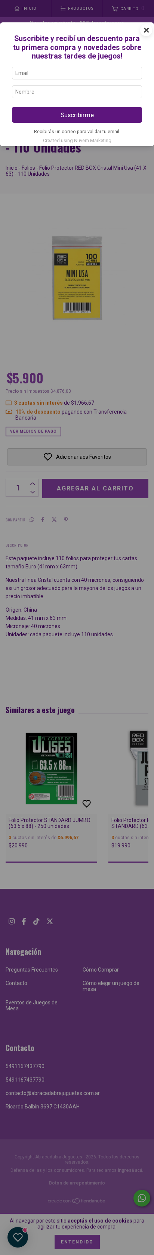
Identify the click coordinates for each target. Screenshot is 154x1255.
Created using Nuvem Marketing (77, 140)
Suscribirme (77, 115)
